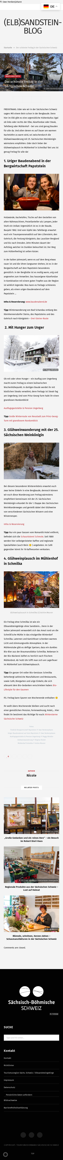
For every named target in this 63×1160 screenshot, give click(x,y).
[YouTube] (40, 1135)
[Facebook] (51, 83)
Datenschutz (9, 1087)
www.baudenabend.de (36, 302)
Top (32, 1154)
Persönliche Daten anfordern (19, 1095)
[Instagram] (31, 1135)
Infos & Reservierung (14, 524)
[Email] (55, 86)
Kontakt (7, 1058)
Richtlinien (9, 1065)
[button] (5, 1154)
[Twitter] (55, 83)
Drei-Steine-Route (39, 318)
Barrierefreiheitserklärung (16, 1108)
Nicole (31, 775)
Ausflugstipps (13, 76)
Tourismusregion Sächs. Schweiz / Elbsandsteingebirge (29, 1073)
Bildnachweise (10, 1100)
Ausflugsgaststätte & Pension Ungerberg (23, 408)
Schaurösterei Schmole (32, 536)
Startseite (8, 48)
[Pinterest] (51, 86)
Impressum (9, 1080)
